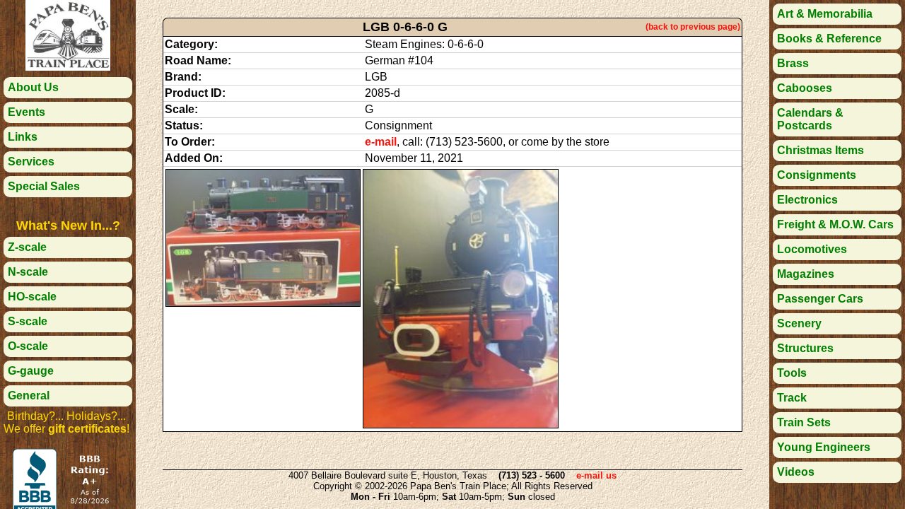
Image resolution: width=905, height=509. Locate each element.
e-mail (381, 142)
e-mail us (596, 475)
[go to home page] (67, 67)
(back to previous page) (693, 27)
